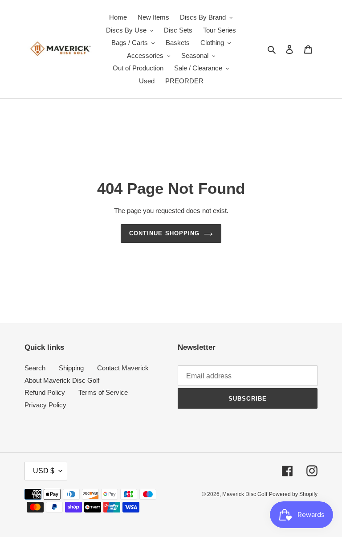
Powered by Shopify (293, 494)
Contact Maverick (123, 368)
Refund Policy (44, 392)
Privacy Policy (45, 405)
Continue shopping (164, 233)
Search (34, 368)
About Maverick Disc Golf (61, 380)
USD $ (43, 471)
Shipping (71, 368)
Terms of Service (103, 392)
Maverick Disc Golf (244, 494)
